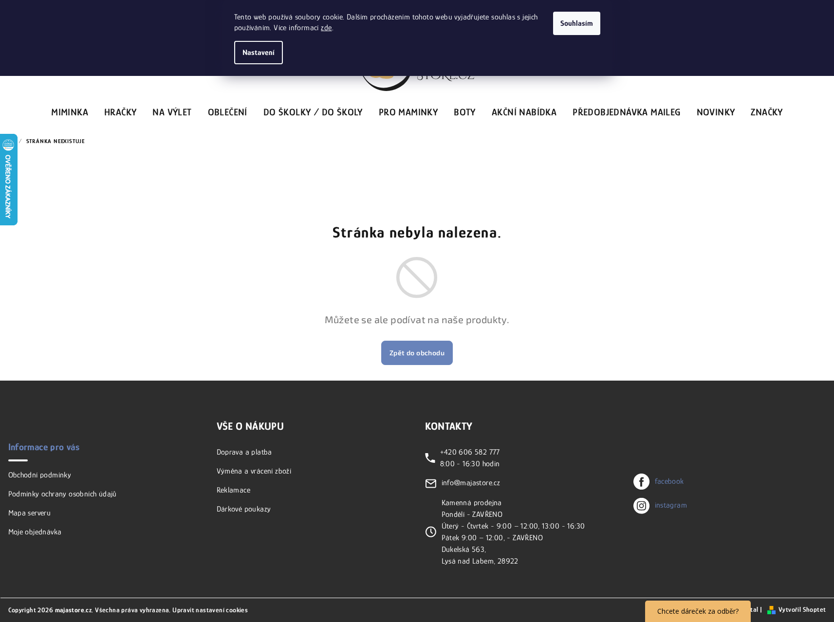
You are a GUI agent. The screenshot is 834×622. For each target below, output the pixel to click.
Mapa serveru (29, 513)
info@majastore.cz (471, 482)
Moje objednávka (35, 532)
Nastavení (258, 52)
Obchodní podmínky (40, 475)
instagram (671, 505)
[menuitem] (69, 110)
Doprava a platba (244, 452)
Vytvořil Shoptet (802, 609)
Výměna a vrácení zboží (254, 471)
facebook (669, 481)
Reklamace (234, 490)
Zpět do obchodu (417, 352)
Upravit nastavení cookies (210, 610)
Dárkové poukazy (244, 509)
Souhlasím (576, 23)
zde (326, 27)
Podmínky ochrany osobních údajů (62, 494)
